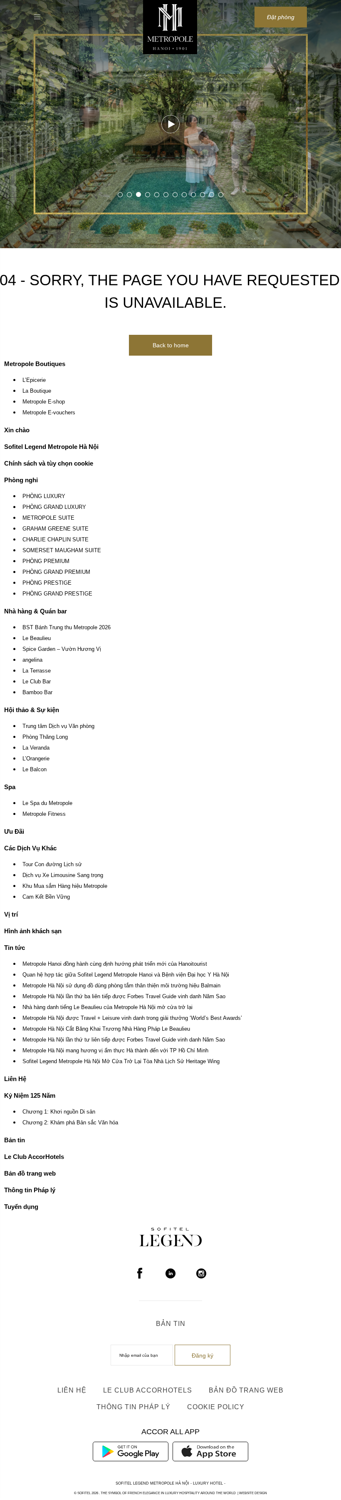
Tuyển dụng (21, 1206)
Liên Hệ (15, 1078)
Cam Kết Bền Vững (46, 897)
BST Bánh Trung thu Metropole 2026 (66, 627)
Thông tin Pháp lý (29, 1190)
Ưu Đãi (14, 831)
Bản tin (14, 1140)
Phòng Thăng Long (45, 737)
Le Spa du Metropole (47, 803)
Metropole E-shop (43, 402)
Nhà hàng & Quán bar (35, 611)
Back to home (171, 345)
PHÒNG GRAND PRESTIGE (57, 594)
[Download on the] (210, 1451)
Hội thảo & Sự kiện (31, 709)
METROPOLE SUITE (48, 518)
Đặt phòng (280, 17)
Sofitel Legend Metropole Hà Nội (51, 446)
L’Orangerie (35, 759)
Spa (9, 786)
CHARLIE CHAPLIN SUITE (55, 540)
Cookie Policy (216, 1406)
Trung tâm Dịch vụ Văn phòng (58, 726)
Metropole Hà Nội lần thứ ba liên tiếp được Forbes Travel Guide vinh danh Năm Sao (123, 996)
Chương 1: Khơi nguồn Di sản (58, 1112)
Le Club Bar (36, 682)
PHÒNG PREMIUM (45, 561)
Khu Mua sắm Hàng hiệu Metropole (64, 886)
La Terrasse (36, 671)
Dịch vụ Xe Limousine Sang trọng (62, 875)
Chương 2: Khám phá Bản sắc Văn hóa (70, 1123)
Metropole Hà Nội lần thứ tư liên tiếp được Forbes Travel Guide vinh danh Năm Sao (123, 1040)
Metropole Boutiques (34, 363)
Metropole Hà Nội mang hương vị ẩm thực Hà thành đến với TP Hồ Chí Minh (115, 1051)
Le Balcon (34, 769)
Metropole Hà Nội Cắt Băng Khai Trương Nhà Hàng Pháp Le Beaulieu (106, 1029)
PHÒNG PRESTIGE (47, 583)
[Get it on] (130, 1451)
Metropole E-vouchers (48, 413)
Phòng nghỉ (21, 479)
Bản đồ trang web (30, 1173)
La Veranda (35, 748)
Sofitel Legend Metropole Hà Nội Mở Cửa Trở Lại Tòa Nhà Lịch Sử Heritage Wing (121, 1061)
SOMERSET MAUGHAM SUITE (61, 550)
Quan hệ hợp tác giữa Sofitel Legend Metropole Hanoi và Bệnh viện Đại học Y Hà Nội (125, 975)
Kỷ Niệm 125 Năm (29, 1095)
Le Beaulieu (36, 638)
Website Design (253, 1493)
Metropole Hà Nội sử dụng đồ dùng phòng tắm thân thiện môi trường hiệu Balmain (121, 986)
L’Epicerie (34, 380)
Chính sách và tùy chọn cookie (48, 463)
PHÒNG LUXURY (43, 496)
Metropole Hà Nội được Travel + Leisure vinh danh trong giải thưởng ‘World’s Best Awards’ (132, 1018)
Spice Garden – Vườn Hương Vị (61, 649)
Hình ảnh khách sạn (33, 930)
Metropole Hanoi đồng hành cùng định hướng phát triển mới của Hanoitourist (114, 964)
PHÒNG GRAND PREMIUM (56, 572)
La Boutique (36, 391)
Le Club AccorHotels (34, 1156)
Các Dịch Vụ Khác (30, 848)
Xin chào (17, 430)
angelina (32, 660)
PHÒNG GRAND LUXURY (54, 507)
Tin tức (14, 947)
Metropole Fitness (44, 814)
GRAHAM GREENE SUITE (55, 529)
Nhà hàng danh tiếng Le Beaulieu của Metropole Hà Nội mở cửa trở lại (107, 1007)
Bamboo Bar (37, 692)
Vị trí (11, 914)
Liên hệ (71, 1390)
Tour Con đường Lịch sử (52, 864)
